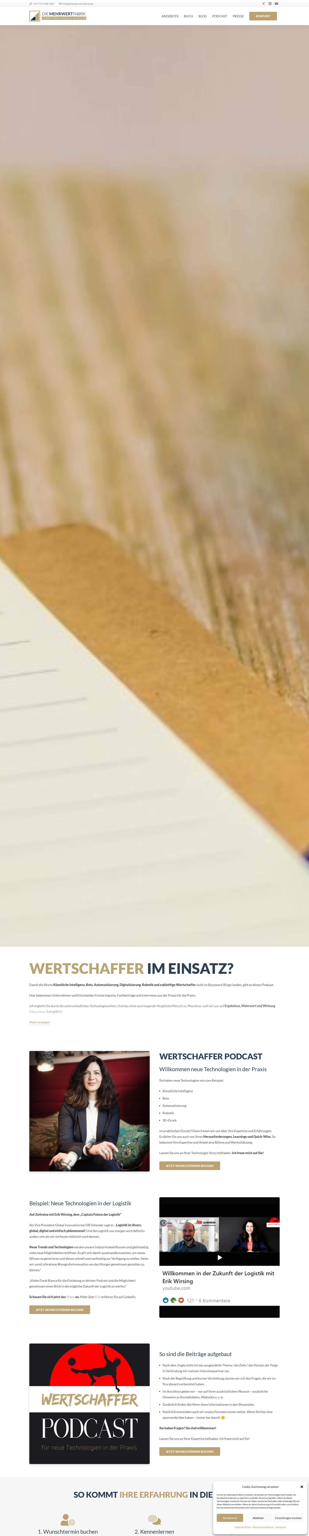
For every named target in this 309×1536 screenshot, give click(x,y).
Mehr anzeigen (39, 1022)
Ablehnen (258, 1518)
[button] (302, 1487)
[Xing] (263, 3)
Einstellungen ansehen (288, 1518)
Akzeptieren (230, 1518)
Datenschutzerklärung (263, 1527)
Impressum (280, 1527)
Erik (98, 1297)
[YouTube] (276, 3)
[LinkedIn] (270, 3)
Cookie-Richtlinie (242, 1527)
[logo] (57, 16)
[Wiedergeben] (219, 1257)
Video (70, 1297)
